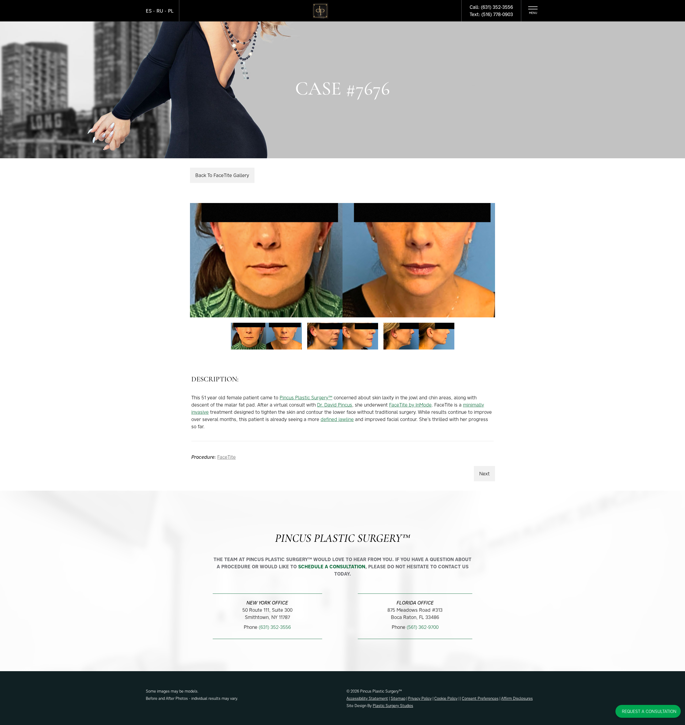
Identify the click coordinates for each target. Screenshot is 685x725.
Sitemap (398, 698)
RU (160, 11)
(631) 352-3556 (275, 627)
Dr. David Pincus (334, 405)
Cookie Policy (446, 698)
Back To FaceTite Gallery (222, 175)
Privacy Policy (420, 698)
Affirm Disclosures (517, 698)
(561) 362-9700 (423, 627)
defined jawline (337, 419)
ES (149, 11)
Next (484, 474)
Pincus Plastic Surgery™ (306, 398)
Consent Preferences (480, 698)
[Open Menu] (533, 10)
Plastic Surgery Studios (393, 705)
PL (171, 11)
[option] (342, 260)
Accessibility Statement (367, 698)
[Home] (320, 11)
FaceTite (226, 457)
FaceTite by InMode (410, 405)
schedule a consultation (331, 567)
